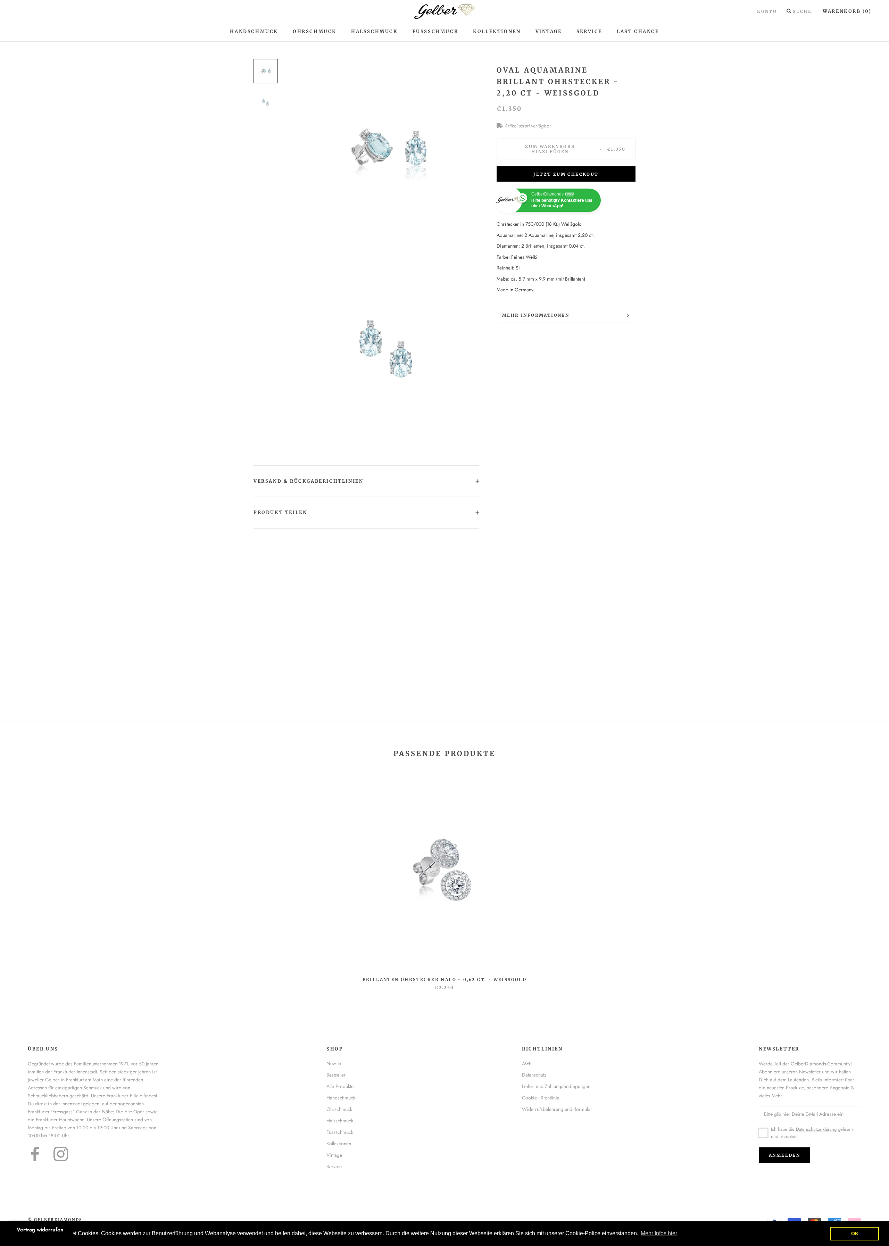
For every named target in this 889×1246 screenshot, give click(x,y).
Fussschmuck (339, 1132)
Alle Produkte (340, 1086)
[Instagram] (60, 1154)
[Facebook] (35, 1154)
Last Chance (638, 31)
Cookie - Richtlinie (540, 1097)
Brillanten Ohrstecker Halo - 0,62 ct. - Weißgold (445, 979)
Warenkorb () (847, 11)
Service (589, 31)
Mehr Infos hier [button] (659, 1233)
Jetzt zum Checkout (565, 174)
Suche (802, 11)
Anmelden (784, 1155)
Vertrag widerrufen (40, 1229)
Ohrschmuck (315, 31)
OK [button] (854, 1233)
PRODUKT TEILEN (280, 512)
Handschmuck (254, 31)
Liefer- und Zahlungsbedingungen (556, 1086)
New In (333, 1063)
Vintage (548, 31)
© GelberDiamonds (55, 1219)
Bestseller (336, 1074)
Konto (767, 11)
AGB (527, 1063)
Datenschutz (534, 1074)
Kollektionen (497, 31)
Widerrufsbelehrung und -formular (557, 1109)
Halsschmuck (374, 31)
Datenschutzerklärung (816, 1129)
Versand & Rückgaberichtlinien (308, 481)
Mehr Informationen (535, 315)
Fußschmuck (436, 31)
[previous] (22, 879)
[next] (867, 879)
